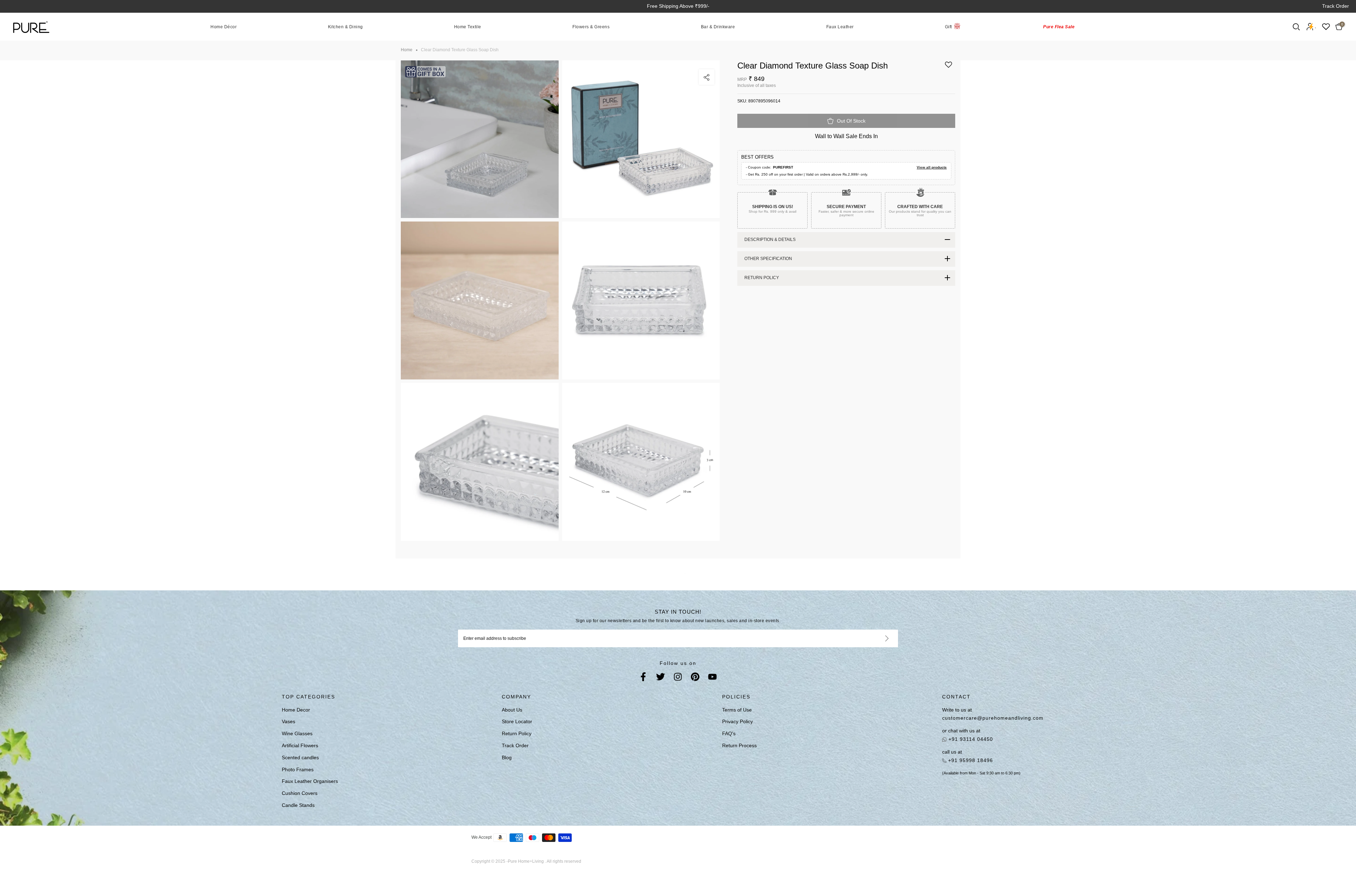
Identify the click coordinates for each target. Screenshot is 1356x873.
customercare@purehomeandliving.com (992, 718)
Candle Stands (298, 805)
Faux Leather (840, 26)
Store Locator (517, 721)
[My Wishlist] (1326, 26)
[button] (948, 67)
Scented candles (300, 757)
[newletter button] (878, 638)
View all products (932, 167)
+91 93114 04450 (970, 739)
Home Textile (467, 26)
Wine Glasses (297, 733)
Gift (948, 26)
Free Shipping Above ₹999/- (678, 6)
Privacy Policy (737, 721)
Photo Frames (298, 769)
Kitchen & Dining (345, 26)
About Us (512, 710)
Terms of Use (737, 710)
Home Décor (223, 26)
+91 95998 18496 (969, 760)
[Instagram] (677, 678)
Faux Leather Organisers (310, 781)
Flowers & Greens (590, 26)
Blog (507, 757)
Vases (288, 721)
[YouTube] (712, 678)
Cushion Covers (299, 793)
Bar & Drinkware (718, 26)
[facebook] (643, 678)
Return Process (739, 745)
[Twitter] (660, 678)
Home (406, 49)
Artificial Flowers (300, 745)
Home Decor (296, 710)
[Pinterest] (695, 678)
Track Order (1335, 6)
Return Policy (516, 733)
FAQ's (729, 733)
